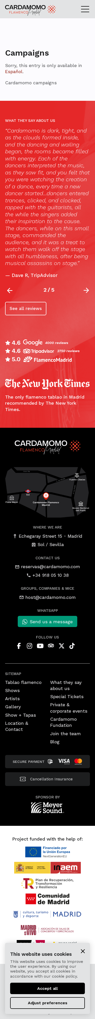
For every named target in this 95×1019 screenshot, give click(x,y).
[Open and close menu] (86, 9)
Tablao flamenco (23, 682)
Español (14, 71)
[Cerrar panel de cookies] (83, 951)
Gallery (13, 706)
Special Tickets (67, 696)
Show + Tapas (20, 715)
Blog (55, 741)
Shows (12, 690)
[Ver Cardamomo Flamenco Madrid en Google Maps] (47, 492)
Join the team (65, 733)
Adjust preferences (47, 1002)
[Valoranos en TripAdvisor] (51, 646)
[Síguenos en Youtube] (40, 646)
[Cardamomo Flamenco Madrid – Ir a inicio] (17, 10)
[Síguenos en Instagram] (29, 646)
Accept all (47, 988)
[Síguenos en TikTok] (72, 646)
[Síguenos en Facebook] (19, 646)
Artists (12, 698)
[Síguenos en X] (61, 646)
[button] (86, 290)
